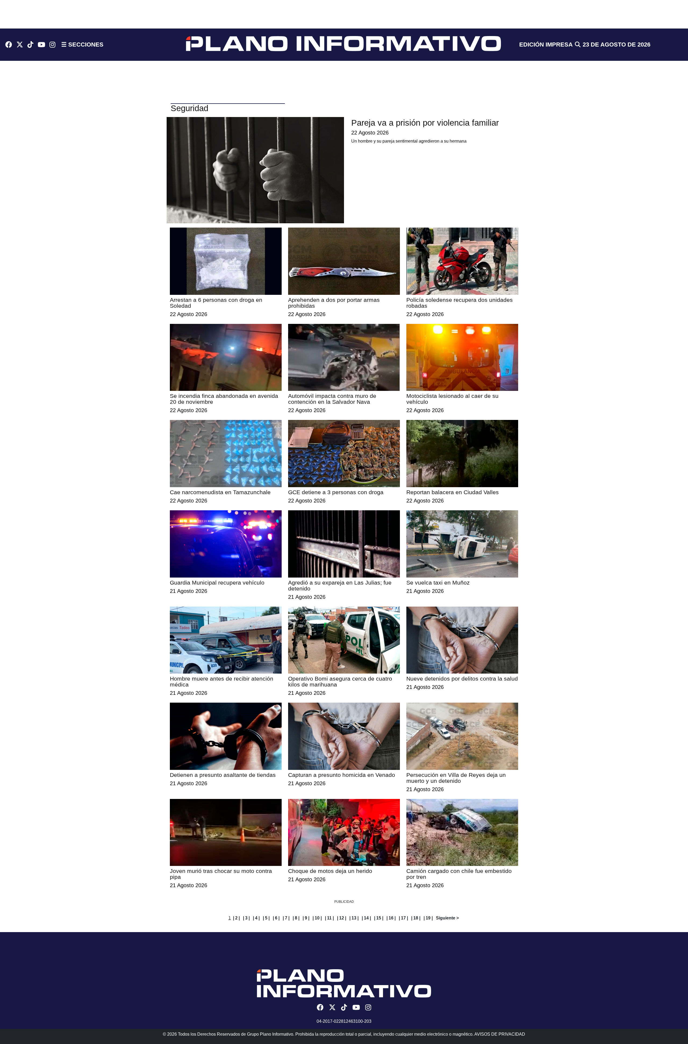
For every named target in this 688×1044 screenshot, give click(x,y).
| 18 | (415, 918)
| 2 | (236, 918)
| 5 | (266, 918)
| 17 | (403, 918)
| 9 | (306, 918)
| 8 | (296, 918)
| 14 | (366, 918)
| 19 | (428, 918)
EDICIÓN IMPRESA (546, 44)
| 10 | (317, 918)
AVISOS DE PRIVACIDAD (499, 1034)
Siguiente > (447, 918)
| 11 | (329, 918)
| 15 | (378, 918)
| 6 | (276, 918)
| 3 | (246, 918)
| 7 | (286, 918)
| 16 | (391, 918)
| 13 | (354, 918)
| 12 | (341, 918)
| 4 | (256, 918)
